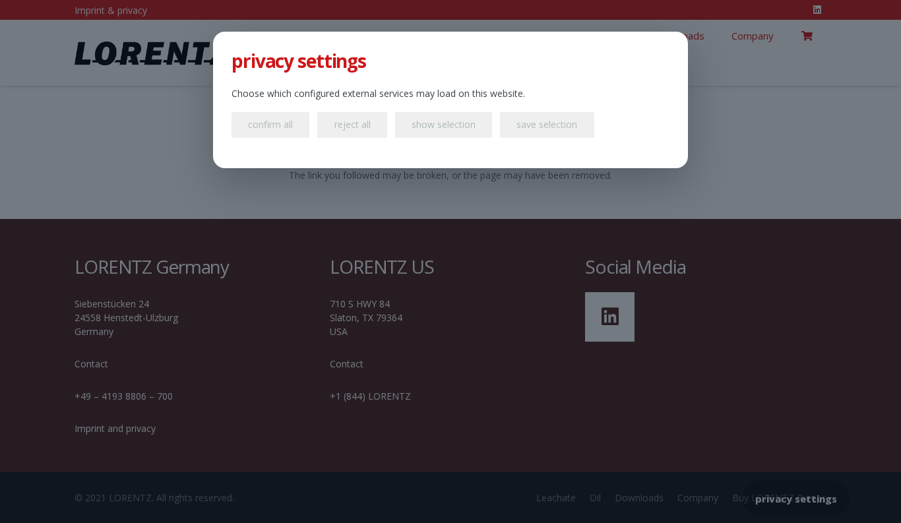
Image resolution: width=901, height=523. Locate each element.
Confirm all (270, 124)
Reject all (352, 124)
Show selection (444, 124)
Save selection (546, 124)
